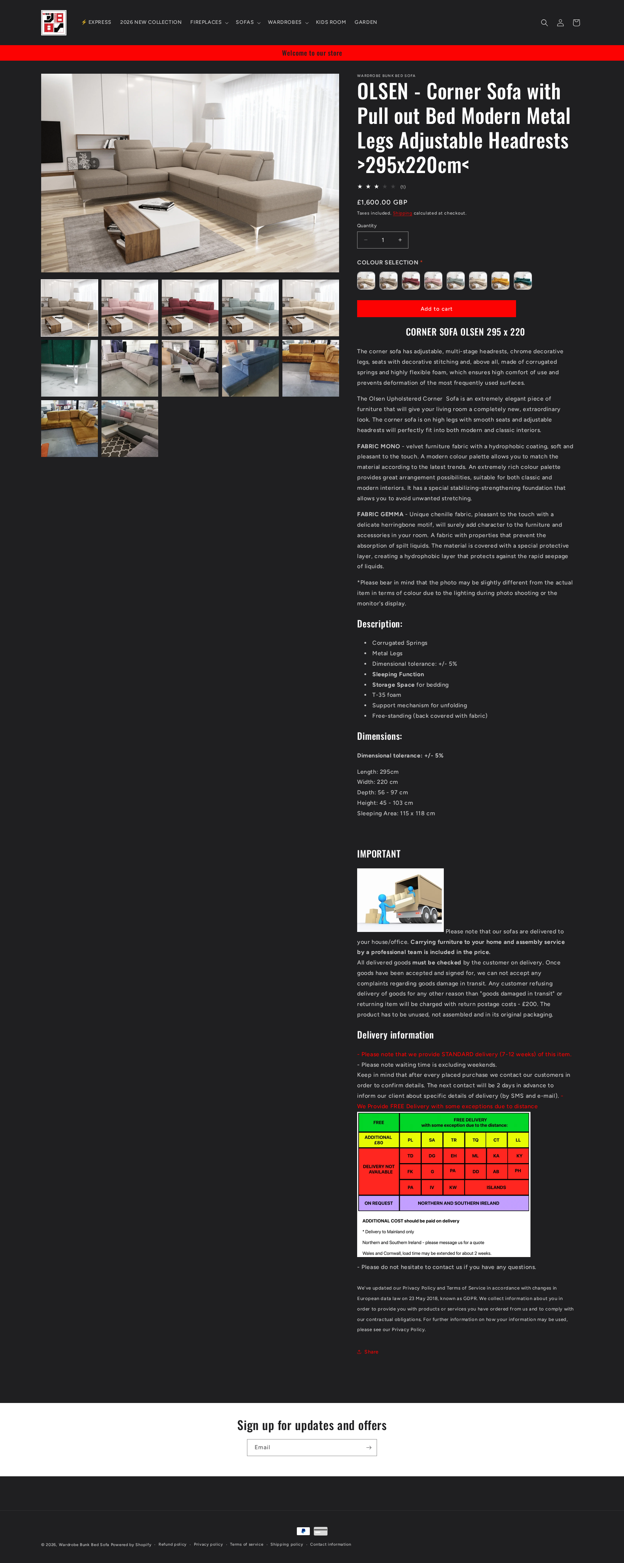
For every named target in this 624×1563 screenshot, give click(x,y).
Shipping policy (286, 1544)
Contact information (330, 1544)
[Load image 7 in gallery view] (129, 368)
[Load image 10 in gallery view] (310, 368)
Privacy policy (208, 1544)
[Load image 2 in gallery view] (129, 308)
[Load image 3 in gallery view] (190, 308)
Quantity (367, 225)
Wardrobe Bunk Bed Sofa (84, 1544)
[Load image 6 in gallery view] (69, 368)
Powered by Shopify (131, 1544)
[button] (208, 22)
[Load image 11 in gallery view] (69, 428)
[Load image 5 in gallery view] (310, 308)
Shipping (402, 213)
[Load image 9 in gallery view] (250, 368)
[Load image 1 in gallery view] (69, 308)
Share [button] (371, 1352)
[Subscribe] (369, 1447)
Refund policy (173, 1544)
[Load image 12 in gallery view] (129, 428)
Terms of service (246, 1544)
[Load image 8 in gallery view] (190, 368)
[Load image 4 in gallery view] (250, 308)
